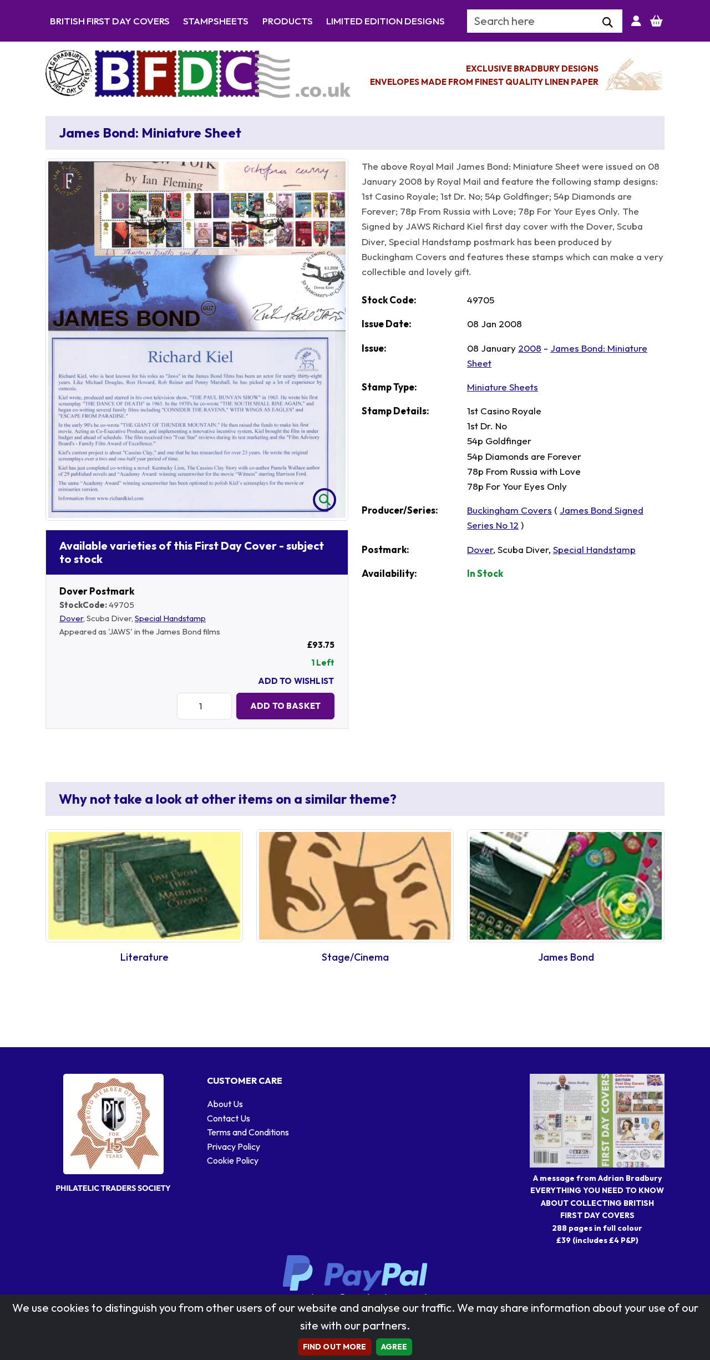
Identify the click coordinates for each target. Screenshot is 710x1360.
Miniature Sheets (502, 387)
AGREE (394, 1347)
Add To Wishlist (296, 681)
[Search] (607, 23)
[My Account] (636, 21)
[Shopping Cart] (656, 21)
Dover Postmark (96, 591)
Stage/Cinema (355, 957)
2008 (529, 348)
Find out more (335, 1347)
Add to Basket (285, 706)
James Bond (566, 957)
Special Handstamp (170, 618)
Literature (144, 957)
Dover (71, 618)
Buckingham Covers (509, 510)
